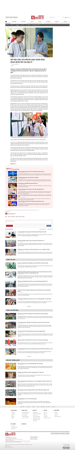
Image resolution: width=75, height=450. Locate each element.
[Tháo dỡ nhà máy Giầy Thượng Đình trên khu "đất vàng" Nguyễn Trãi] (10, 392)
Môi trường (46, 416)
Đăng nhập (48, 225)
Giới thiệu (56, 433)
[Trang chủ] (37, 17)
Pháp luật (23, 21)
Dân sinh (45, 412)
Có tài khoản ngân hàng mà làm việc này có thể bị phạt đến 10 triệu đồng (34, 298)
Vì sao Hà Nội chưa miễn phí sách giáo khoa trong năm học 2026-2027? (34, 322)
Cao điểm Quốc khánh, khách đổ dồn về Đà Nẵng (28, 177)
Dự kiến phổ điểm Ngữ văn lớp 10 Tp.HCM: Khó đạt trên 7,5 (31, 240)
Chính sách (13, 413)
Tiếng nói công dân (25, 416)
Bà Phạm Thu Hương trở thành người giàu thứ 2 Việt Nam (31, 372)
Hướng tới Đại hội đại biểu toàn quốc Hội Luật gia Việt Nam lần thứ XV (62, 23)
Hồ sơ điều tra (24, 415)
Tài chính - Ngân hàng (36, 413)
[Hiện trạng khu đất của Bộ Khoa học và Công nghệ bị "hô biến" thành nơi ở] (10, 383)
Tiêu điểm (13, 412)
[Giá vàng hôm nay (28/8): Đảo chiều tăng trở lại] (13, 185)
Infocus (65, 21)
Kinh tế (32, 21)
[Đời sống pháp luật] (59, 448)
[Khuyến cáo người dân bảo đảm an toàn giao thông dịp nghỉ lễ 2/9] (10, 284)
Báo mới (67, 433)
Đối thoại (12, 416)
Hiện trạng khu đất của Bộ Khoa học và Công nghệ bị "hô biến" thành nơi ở (35, 381)
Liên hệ (7, 17)
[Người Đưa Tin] (24, 434)
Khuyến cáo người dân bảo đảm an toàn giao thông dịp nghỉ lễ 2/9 (33, 281)
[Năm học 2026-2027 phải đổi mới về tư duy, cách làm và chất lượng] (10, 342)
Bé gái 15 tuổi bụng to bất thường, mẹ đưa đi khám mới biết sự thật (33, 263)
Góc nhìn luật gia (25, 413)
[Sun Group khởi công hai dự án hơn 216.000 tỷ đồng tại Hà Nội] (13, 173)
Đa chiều (57, 21)
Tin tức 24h (62, 433)
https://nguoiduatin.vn (8, 436)
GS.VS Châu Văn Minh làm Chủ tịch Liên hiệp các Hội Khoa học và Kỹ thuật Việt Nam (34, 196)
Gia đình (56, 412)
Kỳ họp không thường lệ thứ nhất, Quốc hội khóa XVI (27, 23)
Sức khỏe (56, 413)
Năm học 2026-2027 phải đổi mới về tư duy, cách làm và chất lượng (33, 340)
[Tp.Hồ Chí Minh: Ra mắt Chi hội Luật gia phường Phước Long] (13, 203)
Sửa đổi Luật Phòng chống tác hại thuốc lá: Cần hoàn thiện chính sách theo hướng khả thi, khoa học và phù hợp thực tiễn (35, 272)
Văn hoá (45, 415)
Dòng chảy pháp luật (25, 412)
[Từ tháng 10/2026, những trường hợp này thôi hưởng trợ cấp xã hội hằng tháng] (10, 292)
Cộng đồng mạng (57, 416)
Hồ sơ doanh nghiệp (36, 416)
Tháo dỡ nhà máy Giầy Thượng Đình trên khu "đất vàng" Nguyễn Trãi (33, 389)
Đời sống (48, 21)
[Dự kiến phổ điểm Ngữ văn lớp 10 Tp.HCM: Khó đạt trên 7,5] (10, 243)
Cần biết (56, 415)
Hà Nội (17, 216)
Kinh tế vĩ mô (35, 415)
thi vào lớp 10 (13, 216)
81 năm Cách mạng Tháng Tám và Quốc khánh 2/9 (44, 23)
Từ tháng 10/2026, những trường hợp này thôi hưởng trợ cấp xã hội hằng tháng (34, 290)
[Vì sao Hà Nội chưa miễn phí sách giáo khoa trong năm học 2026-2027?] (10, 325)
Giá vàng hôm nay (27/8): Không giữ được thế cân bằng (30, 363)
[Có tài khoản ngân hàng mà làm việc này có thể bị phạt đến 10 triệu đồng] (10, 301)
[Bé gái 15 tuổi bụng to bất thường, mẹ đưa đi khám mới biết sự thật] (10, 265)
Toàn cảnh (14, 21)
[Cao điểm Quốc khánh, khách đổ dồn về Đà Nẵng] (13, 179)
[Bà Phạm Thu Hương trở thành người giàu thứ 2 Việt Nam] (10, 375)
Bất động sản (35, 412)
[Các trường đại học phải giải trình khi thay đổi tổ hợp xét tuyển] (10, 234)
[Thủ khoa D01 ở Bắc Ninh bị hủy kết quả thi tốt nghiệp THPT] (10, 334)
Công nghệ (35, 420)
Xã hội (40, 21)
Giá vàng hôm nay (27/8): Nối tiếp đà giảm (27, 398)
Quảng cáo (15, 17)
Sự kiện (12, 415)
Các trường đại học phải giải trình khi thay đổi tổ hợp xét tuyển (32, 231)
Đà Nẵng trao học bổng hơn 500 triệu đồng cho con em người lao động (34, 249)
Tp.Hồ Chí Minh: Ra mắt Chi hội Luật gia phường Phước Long (31, 201)
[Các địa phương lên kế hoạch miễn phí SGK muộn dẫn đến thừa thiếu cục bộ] (10, 351)
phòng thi (23, 216)
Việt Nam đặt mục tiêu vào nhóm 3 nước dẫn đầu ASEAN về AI (31, 189)
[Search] (63, 17)
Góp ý (11, 17)
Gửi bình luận (9, 225)
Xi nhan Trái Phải (14, 427)
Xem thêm (29, 306)
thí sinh (9, 216)
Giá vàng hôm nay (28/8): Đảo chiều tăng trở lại (28, 183)
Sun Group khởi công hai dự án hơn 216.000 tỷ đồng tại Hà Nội (31, 171)
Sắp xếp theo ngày (50, 229)
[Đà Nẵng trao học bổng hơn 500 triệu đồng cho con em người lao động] (10, 252)
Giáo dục (45, 413)
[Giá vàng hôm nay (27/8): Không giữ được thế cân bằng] (10, 366)
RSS (52, 433)
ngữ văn (20, 216)
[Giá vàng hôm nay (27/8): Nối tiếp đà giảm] (10, 401)
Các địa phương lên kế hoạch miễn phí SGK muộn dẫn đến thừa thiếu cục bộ (35, 348)
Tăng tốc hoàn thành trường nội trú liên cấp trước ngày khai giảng (33, 313)
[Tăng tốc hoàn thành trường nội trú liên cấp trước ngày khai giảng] (10, 316)
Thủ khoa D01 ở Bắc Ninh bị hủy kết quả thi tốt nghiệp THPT (31, 331)
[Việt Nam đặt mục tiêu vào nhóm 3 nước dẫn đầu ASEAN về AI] (13, 191)
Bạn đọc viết (13, 428)
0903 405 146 (8, 445)
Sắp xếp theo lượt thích (42, 229)
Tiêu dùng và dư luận (36, 419)
